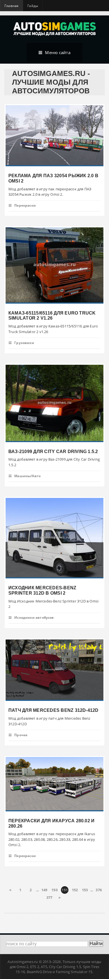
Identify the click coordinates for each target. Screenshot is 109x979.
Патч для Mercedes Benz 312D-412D (53, 710)
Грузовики (24, 342)
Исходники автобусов (34, 617)
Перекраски (25, 205)
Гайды (32, 5)
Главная (11, 5)
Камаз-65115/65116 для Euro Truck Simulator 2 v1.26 (52, 315)
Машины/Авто (27, 476)
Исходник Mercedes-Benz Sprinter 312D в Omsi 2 (42, 590)
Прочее (20, 735)
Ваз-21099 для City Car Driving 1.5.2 (53, 451)
